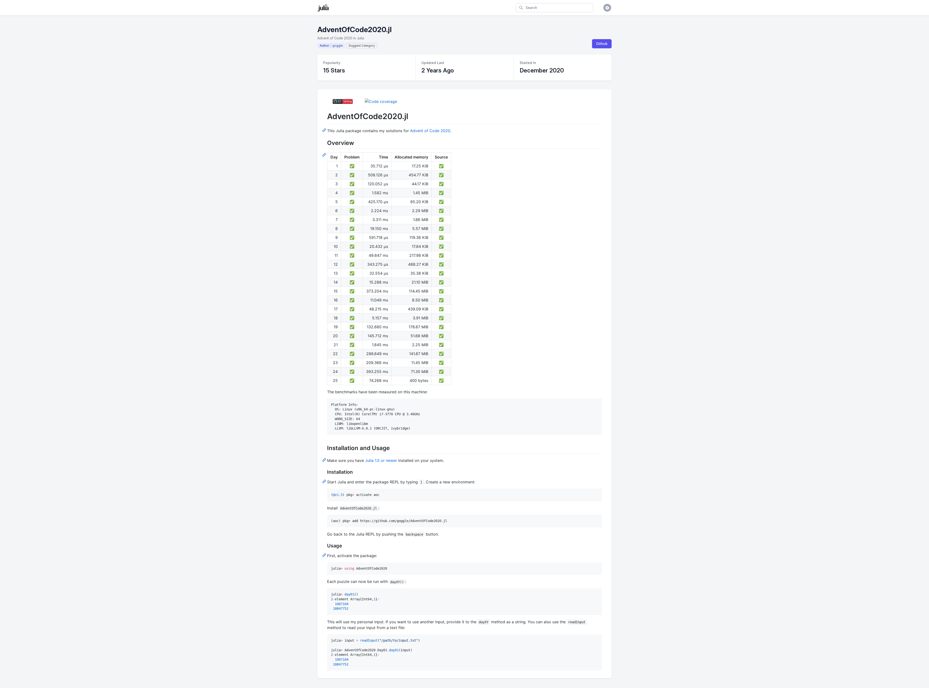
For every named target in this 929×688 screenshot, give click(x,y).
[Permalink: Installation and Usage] (324, 460)
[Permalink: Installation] (324, 481)
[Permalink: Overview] (324, 154)
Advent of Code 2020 (430, 130)
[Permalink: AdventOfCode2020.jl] (324, 130)
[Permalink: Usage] (324, 555)
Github (601, 44)
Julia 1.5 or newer (381, 460)
